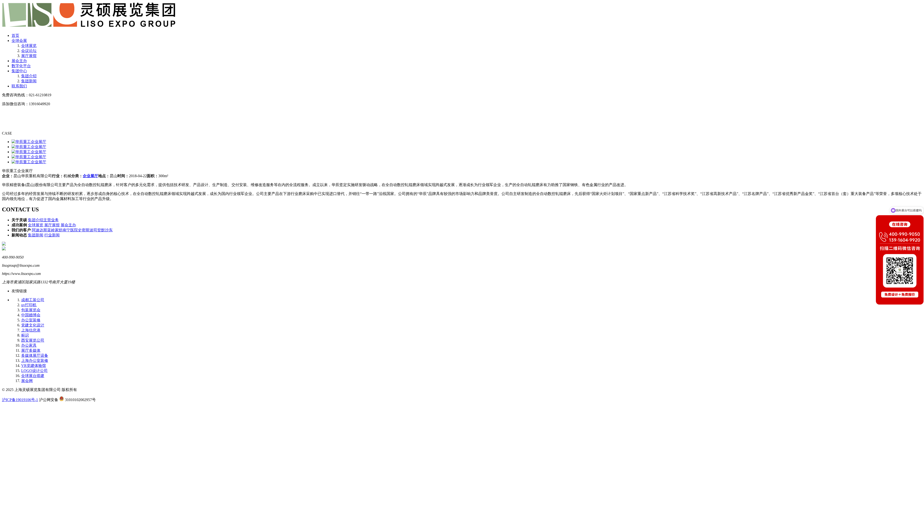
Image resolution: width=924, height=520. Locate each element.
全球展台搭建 (32, 376)
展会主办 (19, 61)
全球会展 (19, 41)
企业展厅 (90, 176)
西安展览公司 (32, 340)
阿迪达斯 (39, 230)
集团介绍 (29, 76)
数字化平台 (21, 66)
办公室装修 (30, 320)
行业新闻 (52, 235)
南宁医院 (70, 230)
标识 (25, 335)
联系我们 (19, 86)
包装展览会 (30, 310)
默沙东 (107, 230)
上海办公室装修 (34, 360)
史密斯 (84, 230)
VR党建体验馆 (33, 366)
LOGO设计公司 (34, 371)
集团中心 (19, 71)
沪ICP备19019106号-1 (20, 400)
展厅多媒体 (30, 350)
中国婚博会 (30, 315)
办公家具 (29, 345)
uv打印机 (29, 305)
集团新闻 (29, 81)
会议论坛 (29, 51)
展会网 (27, 381)
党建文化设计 (32, 325)
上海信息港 (30, 330)
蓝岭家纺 (55, 230)
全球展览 (29, 46)
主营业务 (51, 220)
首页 (15, 35)
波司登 (95, 230)
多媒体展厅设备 (34, 355)
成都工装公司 (32, 300)
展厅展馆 (29, 56)
